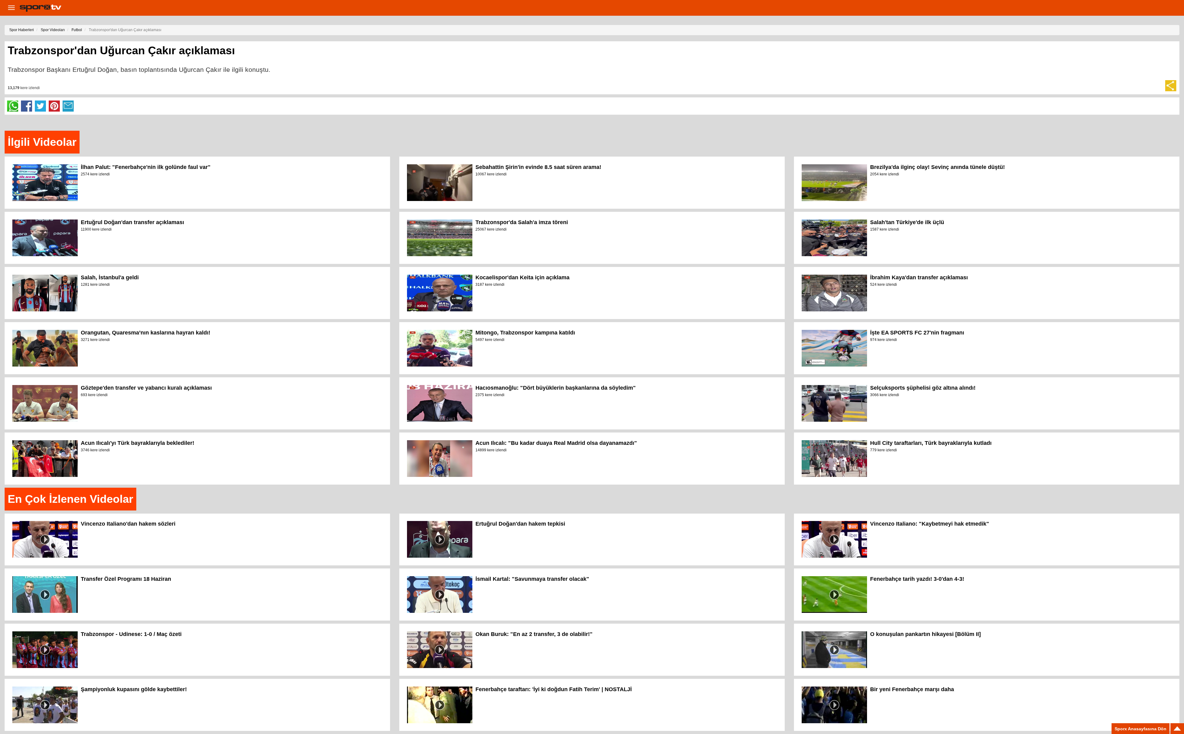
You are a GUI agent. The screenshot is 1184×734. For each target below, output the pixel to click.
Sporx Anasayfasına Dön (1140, 728)
